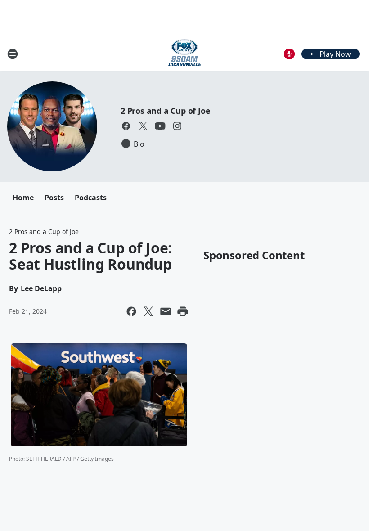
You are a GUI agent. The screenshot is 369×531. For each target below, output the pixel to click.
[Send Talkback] (289, 54)
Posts (54, 197)
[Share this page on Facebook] (131, 311)
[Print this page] (182, 311)
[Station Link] (184, 53)
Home (23, 197)
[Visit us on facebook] (126, 126)
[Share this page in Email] (165, 311)
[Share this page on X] (148, 311)
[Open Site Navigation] (12, 54)
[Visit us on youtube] (160, 126)
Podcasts (91, 197)
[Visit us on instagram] (177, 126)
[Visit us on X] (143, 126)
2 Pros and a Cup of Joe (165, 110)
